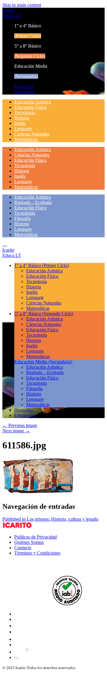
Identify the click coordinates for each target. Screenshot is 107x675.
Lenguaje (23, 128)
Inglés (20, 123)
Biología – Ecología (33, 202)
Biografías (24, 86)
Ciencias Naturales (31, 133)
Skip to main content (21, 4)
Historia (21, 117)
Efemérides (24, 91)
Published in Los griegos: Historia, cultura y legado (50, 519)
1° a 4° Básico (41, 265)
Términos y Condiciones (37, 552)
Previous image (19, 425)
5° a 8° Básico (43, 313)
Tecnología (24, 112)
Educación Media (43, 361)
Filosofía (22, 218)
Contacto (22, 547)
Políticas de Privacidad (35, 536)
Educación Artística (32, 101)
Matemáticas (26, 139)
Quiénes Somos (29, 542)
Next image (16, 430)
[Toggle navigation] (4, 246)
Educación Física (30, 107)
